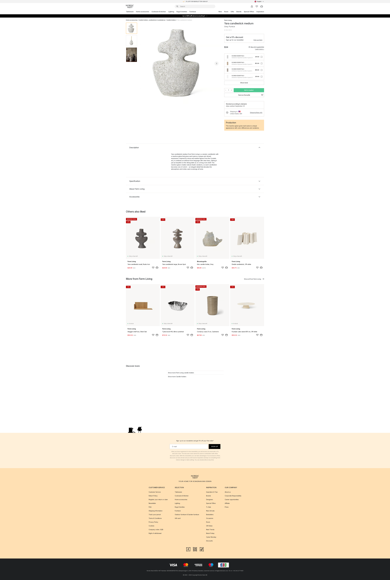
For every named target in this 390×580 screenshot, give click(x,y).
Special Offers (249, 11)
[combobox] (259, 1)
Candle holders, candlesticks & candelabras (152, 20)
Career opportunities (232, 499)
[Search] (177, 6)
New (220, 11)
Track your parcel (155, 514)
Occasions (209, 518)
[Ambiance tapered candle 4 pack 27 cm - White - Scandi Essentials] (227, 76)
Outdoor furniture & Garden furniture (187, 514)
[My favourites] (256, 6)
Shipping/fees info (256, 112)
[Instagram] (195, 549)
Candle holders (171, 20)
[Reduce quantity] (225, 90)
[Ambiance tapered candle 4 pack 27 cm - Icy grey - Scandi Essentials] (227, 57)
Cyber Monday (211, 537)
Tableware (130, 11)
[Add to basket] (157, 267)
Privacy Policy (153, 522)
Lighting (171, 11)
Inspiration (260, 11)
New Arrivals (210, 511)
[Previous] (144, 63)
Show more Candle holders (177, 376)
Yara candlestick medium (184, 20)
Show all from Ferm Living (252, 279)
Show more (244, 83)
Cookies (151, 526)
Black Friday (210, 533)
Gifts (232, 11)
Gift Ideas (209, 526)
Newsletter (152, 503)
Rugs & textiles (182, 11)
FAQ (150, 507)
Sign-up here (258, 40)
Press (227, 507)
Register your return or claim (158, 499)
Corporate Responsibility (233, 496)
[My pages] (251, 6)
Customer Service (155, 492)
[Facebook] (188, 549)
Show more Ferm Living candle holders (181, 373)
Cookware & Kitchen (181, 496)
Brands (238, 11)
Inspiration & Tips (212, 492)
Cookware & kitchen (159, 11)
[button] (228, 30)
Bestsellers (209, 514)
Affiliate (227, 503)
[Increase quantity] (231, 90)
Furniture (193, 11)
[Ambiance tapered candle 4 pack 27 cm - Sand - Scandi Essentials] (227, 63)
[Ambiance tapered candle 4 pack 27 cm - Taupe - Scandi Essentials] (227, 70)
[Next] (216, 63)
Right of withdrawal (155, 533)
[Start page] (130, 6)
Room (226, 11)
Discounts (209, 541)
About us (228, 492)
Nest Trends (210, 529)
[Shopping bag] (261, 6)
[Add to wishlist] (153, 267)
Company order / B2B (156, 529)
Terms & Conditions (155, 518)
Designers (209, 499)
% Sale (208, 507)
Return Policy (153, 496)
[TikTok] (201, 549)
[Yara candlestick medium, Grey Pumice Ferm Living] (180, 63)
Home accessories (142, 11)
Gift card (177, 518)
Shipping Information (155, 511)
